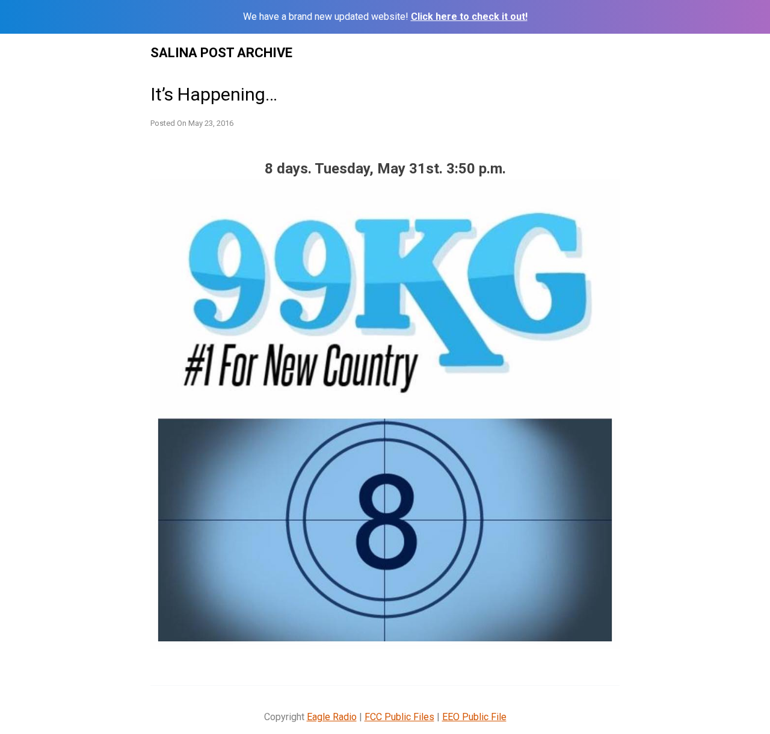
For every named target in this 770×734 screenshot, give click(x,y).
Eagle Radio (332, 717)
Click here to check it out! (469, 16)
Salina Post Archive (221, 52)
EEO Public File (474, 717)
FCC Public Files (399, 717)
